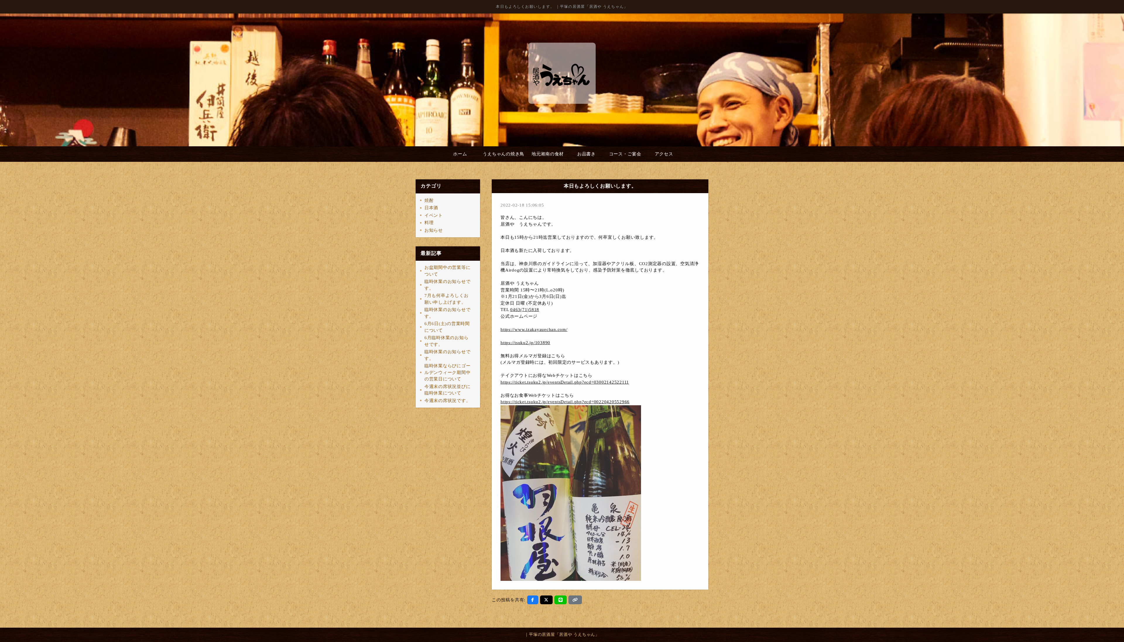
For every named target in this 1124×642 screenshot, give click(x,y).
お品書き (586, 154)
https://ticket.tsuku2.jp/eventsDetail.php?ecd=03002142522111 (565, 382)
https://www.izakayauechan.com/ (534, 329)
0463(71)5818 (524, 309)
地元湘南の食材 (548, 154)
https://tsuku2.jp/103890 (525, 342)
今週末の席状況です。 (447, 400)
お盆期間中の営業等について (447, 271)
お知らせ (433, 230)
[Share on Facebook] (532, 599)
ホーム (460, 154)
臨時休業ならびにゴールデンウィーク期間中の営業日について (447, 372)
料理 (429, 222)
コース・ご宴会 (625, 154)
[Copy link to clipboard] (575, 599)
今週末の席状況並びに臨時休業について (447, 390)
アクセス (664, 154)
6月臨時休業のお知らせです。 (446, 341)
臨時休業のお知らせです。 (447, 285)
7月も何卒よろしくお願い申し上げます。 (446, 299)
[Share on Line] (560, 599)
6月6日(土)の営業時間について (447, 327)
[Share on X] (546, 599)
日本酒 (431, 207)
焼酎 (429, 200)
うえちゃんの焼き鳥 (503, 154)
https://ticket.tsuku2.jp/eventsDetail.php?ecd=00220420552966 (565, 401)
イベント (433, 215)
